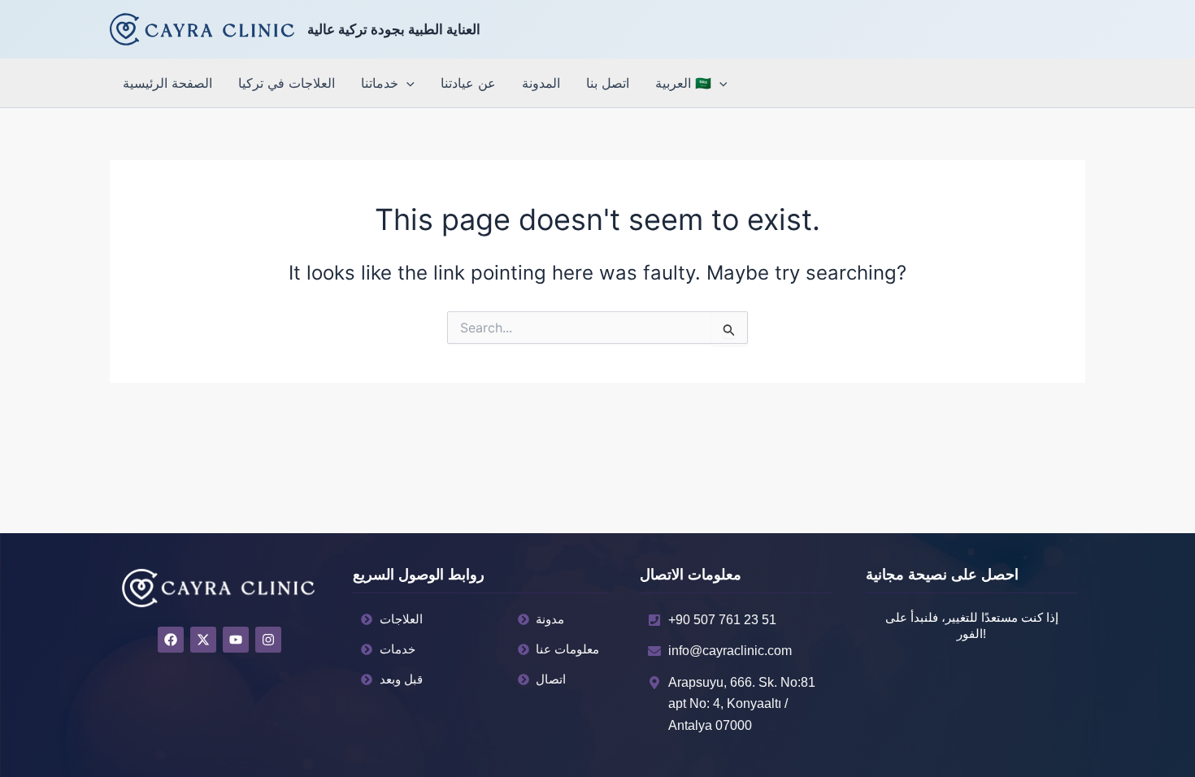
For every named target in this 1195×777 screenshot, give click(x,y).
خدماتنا (379, 83)
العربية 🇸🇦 (683, 83)
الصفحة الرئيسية (167, 83)
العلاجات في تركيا (286, 83)
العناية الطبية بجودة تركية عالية (393, 29)
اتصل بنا (607, 83)
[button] (406, 83)
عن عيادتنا (468, 83)
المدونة (541, 83)
